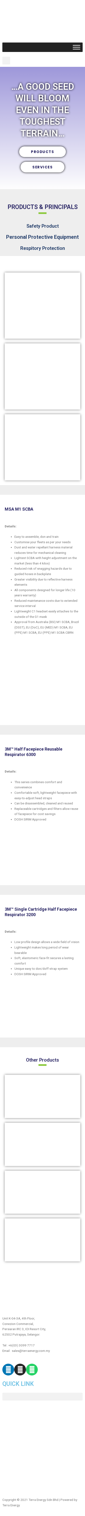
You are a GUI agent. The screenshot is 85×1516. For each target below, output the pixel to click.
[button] (6, 60)
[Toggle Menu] (76, 47)
